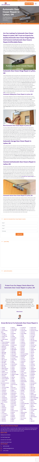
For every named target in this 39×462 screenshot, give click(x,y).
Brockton (32, 375)
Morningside (13, 402)
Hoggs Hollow (23, 372)
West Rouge (4, 361)
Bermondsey (33, 391)
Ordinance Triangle (14, 374)
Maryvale (13, 412)
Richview (13, 343)
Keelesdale (23, 356)
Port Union (13, 358)
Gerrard (22, 393)
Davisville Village (34, 340)
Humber (22, 371)
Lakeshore (23, 342)
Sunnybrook (4, 407)
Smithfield (4, 418)
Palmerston (13, 372)
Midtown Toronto (14, 410)
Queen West (13, 352)
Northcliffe (13, 383)
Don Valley (33, 336)
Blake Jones (33, 387)
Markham (13, 416)
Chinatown (33, 361)
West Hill (3, 365)
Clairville (32, 355)
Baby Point (33, 406)
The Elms (3, 396)
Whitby (3, 355)
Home (2, 23)
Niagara (12, 390)
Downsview (33, 332)
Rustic (12, 332)
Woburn (3, 350)
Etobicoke (23, 405)
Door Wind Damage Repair (5, 437)
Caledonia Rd (33, 368)
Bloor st (32, 386)
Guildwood (23, 384)
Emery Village (23, 409)
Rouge (12, 334)
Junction (22, 358)
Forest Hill (23, 396)
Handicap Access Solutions (5, 434)
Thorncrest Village (5, 387)
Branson (32, 380)
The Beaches (4, 400)
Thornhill (3, 385)
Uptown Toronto (5, 372)
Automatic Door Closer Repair (6, 439)
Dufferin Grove (33, 329)
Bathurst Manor (34, 403)
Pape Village (13, 371)
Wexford (3, 356)
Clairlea (32, 356)
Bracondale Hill (33, 383)
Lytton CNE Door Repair (26, 454)
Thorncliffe (4, 388)
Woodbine (3, 349)
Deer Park (32, 339)
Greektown (23, 387)
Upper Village (4, 374)
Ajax (31, 419)
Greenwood (23, 386)
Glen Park (23, 391)
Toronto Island (4, 380)
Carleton (32, 367)
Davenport (33, 342)
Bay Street (33, 402)
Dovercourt (33, 333)
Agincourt (32, 421)
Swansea (3, 404)
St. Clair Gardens (5, 415)
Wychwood (4, 346)
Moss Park (13, 400)
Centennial (33, 364)
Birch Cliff (32, 390)
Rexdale (12, 346)
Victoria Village (4, 369)
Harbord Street (24, 381)
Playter (12, 361)
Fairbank (22, 402)
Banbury (32, 405)
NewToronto (13, 391)
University (3, 375)
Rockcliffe (13, 339)
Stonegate (4, 410)
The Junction (4, 394)
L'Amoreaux (23, 343)
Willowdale (4, 353)
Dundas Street (33, 327)
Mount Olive (13, 397)
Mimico (12, 407)
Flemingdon (23, 397)
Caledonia (32, 369)
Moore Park (13, 403)
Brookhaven (33, 374)
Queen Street (13, 353)
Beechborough (33, 394)
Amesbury (32, 413)
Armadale (32, 410)
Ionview (22, 364)
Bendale (32, 393)
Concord (32, 348)
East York (23, 416)
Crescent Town (33, 345)
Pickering (13, 362)
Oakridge (13, 380)
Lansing (22, 339)
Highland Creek (24, 375)
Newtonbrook (13, 393)
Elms (22, 410)
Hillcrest (22, 374)
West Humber (4, 364)
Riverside (13, 340)
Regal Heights (14, 349)
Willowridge (4, 352)
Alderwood (33, 415)
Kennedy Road (23, 355)
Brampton (32, 381)
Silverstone (4, 420)
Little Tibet (23, 329)
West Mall (3, 362)
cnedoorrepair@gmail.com (8, 448)
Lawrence (23, 337)
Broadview (33, 377)
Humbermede (23, 368)
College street (33, 349)
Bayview (32, 400)
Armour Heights (34, 409)
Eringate (22, 406)
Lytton (5, 23)
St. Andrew (4, 416)
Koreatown (23, 345)
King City (22, 352)
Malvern (12, 419)
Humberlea (23, 369)
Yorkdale (3, 329)
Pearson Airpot (14, 364)
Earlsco (22, 419)
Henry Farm (23, 378)
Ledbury (22, 334)
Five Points (23, 399)
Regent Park (13, 348)
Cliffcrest (32, 352)
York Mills (3, 333)
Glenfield (22, 390)
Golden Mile (23, 388)
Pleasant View (14, 359)
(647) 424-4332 (29, 3)
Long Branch (23, 327)
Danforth (32, 343)
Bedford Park (33, 396)
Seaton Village (14, 329)
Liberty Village (23, 333)
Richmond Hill (14, 345)
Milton (12, 409)
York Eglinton (4, 334)
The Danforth (4, 397)
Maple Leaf (13, 418)
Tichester (3, 384)
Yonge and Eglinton (5, 345)
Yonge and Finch (5, 343)
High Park (23, 377)
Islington (22, 362)
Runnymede (13, 333)
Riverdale (13, 342)
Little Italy (23, 332)
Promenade (13, 355)
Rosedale (13, 336)
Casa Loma (33, 365)
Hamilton (22, 383)
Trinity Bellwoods (5, 377)
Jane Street (23, 359)
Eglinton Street (24, 412)
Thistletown (4, 390)
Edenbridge (23, 413)
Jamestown (23, 361)
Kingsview (23, 349)
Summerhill (4, 409)
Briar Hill (32, 378)
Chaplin (32, 362)
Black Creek (33, 388)
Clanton (32, 353)
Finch (22, 400)
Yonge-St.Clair (4, 336)
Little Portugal (24, 330)
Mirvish (12, 406)
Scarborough (13, 330)
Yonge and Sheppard (5, 342)
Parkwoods (13, 365)
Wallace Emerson (5, 368)
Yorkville (3, 327)
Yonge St (3, 337)
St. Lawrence (4, 413)
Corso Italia (33, 346)
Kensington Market (24, 353)
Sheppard (13, 327)
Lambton (22, 340)
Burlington (33, 372)
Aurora (32, 407)
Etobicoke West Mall (25, 403)
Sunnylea (3, 406)
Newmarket (13, 394)
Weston (3, 358)
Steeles (3, 412)
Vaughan (3, 371)
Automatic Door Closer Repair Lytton (14, 23)
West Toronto (4, 359)
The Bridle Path (4, 399)
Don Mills (32, 337)
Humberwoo (23, 367)
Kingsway (23, 348)
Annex (32, 412)
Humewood (23, 365)
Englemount (23, 407)
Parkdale (13, 369)
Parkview (13, 368)
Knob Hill (22, 346)
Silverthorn (4, 419)
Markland (13, 415)
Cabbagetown (33, 371)
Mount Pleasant (14, 396)
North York (13, 387)
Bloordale (32, 384)
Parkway (13, 367)
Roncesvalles (13, 337)
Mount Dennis (14, 399)
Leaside (22, 336)
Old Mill (12, 375)
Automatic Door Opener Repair (6, 442)
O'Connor (13, 381)
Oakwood (13, 377)
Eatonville (23, 415)
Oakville (12, 378)
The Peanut (4, 391)
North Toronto (14, 388)
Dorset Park (33, 334)
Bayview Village (33, 399)
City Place (32, 358)
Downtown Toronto (34, 330)
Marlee (12, 413)
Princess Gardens (14, 356)
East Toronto (23, 418)
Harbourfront (23, 380)
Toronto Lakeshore (5, 378)
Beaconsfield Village (34, 397)
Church (32, 359)
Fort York (23, 394)
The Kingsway (4, 393)
